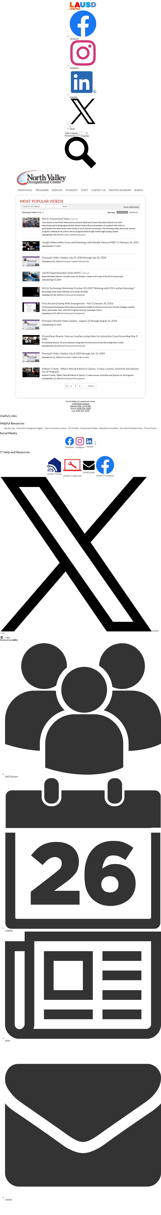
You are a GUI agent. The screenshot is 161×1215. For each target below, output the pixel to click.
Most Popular (122, 212)
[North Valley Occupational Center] (42, 178)
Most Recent (133, 212)
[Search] (80, 167)
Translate (85, 135)
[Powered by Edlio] (9, 640)
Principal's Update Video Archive (76, 261)
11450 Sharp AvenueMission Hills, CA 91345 (80, 404)
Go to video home (131, 207)
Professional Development (74, 295)
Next (91, 386)
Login (5, 637)
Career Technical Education (74, 234)
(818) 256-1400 (84, 408)
